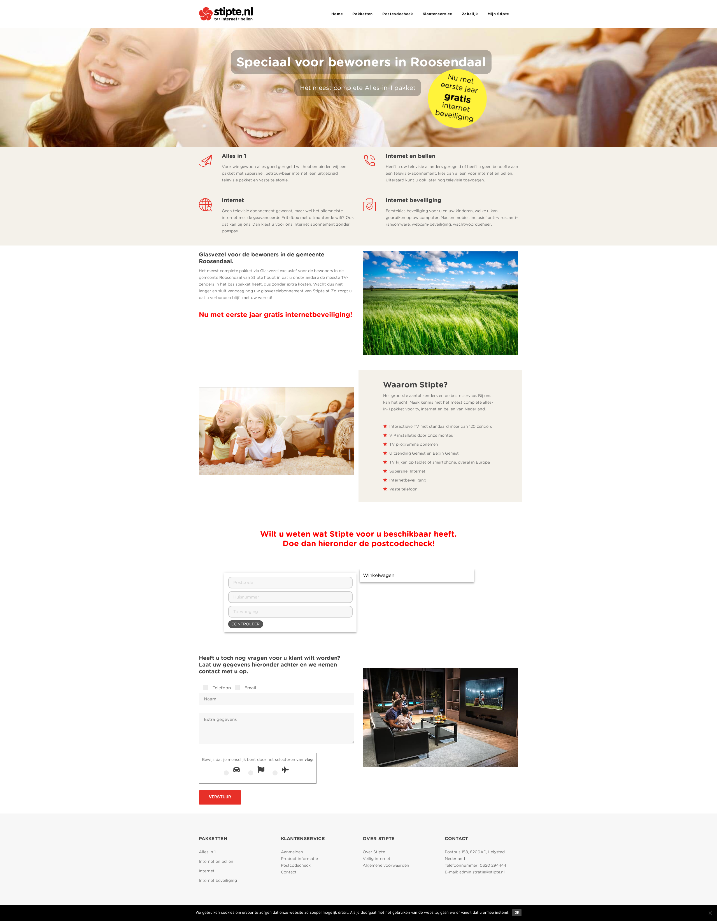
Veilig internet (376, 858)
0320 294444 (493, 865)
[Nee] (710, 913)
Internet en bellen (216, 861)
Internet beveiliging (218, 880)
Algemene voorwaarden (386, 865)
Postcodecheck (397, 14)
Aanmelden (292, 852)
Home (337, 14)
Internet (207, 871)
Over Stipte (374, 852)
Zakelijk (470, 14)
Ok (517, 912)
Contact (289, 872)
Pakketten (362, 14)
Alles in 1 (207, 852)
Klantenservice (437, 14)
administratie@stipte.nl (482, 872)
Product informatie (299, 858)
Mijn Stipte (498, 14)
